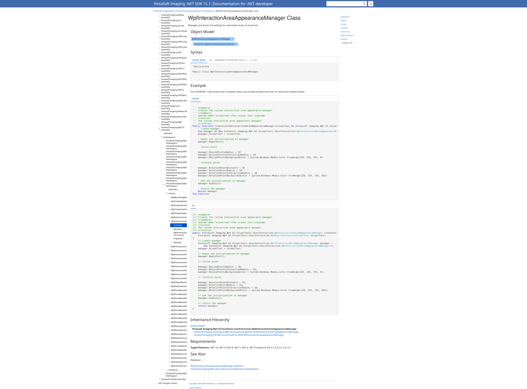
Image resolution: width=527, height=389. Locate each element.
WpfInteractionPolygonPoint (184, 262)
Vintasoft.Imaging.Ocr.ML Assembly (172, 26)
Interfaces (173, 370)
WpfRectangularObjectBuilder (185, 326)
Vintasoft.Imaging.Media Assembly (172, 16)
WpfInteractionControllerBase (184, 246)
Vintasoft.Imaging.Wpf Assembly (171, 123)
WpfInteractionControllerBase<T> (186, 250)
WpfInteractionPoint (180, 258)
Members (345, 17)
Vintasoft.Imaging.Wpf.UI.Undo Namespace (180, 163)
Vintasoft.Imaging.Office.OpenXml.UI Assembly (178, 42)
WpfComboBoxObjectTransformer (186, 201)
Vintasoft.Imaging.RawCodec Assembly (174, 101)
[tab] (199, 60)
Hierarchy (345, 31)
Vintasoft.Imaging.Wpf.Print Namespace (179, 147)
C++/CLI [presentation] (253, 59)
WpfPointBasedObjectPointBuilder (186, 310)
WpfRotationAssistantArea (183, 338)
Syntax (344, 24)
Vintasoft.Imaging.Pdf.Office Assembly (174, 75)
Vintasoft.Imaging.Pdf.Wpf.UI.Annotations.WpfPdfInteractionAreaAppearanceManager (239, 334)
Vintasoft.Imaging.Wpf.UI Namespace (177, 152)
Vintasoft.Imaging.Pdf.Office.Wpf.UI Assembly (177, 85)
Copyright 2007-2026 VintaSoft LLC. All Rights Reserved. (211, 383)
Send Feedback (195, 388)
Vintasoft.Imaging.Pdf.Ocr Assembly (173, 69)
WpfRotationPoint (179, 342)
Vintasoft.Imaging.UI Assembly (170, 107)
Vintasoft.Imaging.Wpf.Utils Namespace (178, 374)
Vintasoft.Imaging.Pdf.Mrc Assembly (173, 64)
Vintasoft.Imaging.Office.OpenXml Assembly (176, 37)
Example (344, 28)
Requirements (347, 35)
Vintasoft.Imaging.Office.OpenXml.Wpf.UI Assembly (180, 48)
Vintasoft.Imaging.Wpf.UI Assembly (172, 128)
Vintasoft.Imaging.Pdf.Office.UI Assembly (175, 80)
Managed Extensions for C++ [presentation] (231, 59)
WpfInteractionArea (180, 217)
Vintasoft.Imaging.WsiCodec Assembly (174, 117)
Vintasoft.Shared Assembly (173, 379)
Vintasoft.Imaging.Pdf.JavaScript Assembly (176, 58)
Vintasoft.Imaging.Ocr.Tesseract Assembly (175, 32)
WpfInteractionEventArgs (182, 254)
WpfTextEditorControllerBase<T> (186, 354)
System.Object (197, 325)
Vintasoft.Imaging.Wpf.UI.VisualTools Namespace (183, 174)
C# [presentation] (210, 59)
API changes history (168, 383)
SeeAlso (344, 39)
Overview (168, 133)
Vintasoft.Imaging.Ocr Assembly (171, 21)
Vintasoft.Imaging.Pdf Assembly (171, 53)
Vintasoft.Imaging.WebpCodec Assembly (175, 112)
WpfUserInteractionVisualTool (184, 366)
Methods (177, 242)
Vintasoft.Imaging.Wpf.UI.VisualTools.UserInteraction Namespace (184, 11)
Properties (178, 238)
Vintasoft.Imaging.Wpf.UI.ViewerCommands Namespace (186, 168)
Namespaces (169, 137)
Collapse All (347, 42)
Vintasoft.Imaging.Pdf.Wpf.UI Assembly (174, 96)
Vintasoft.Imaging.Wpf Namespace (176, 141)
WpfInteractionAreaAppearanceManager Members (217, 365)
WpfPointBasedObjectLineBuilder (186, 302)
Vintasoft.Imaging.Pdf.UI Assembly (172, 91)
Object (344, 20)
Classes (172, 193)
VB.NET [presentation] (195, 98)
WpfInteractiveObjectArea (183, 270)
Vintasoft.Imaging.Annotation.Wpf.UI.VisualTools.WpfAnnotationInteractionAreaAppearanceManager (246, 331)
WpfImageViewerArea (181, 213)
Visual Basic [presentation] (199, 59)
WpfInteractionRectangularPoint (186, 266)
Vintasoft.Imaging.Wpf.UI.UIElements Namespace (183, 157)
